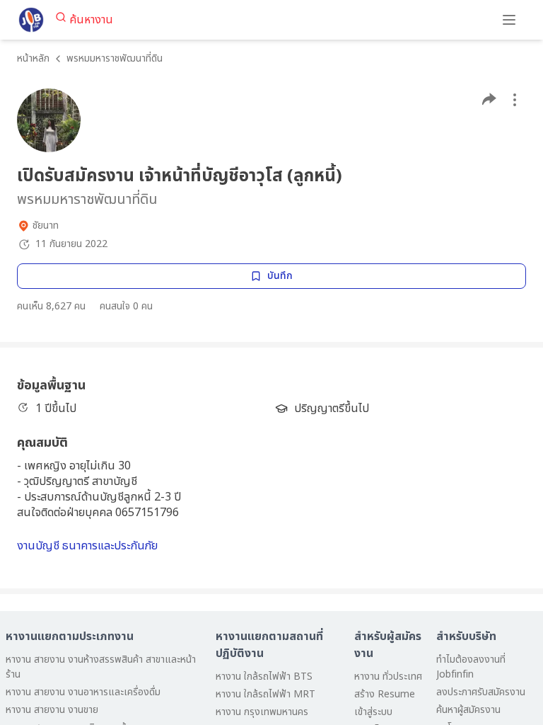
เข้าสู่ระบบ (373, 711)
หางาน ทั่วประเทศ (388, 676)
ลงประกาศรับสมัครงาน (480, 692)
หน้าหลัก (33, 58)
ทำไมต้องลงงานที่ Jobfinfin (471, 667)
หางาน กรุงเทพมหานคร (262, 711)
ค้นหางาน (91, 19)
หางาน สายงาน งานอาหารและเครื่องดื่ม (83, 692)
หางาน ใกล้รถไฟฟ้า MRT (265, 694)
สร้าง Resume (384, 694)
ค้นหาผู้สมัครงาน (468, 709)
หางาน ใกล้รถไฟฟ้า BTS (264, 676)
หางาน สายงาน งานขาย (52, 709)
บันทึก (280, 275)
